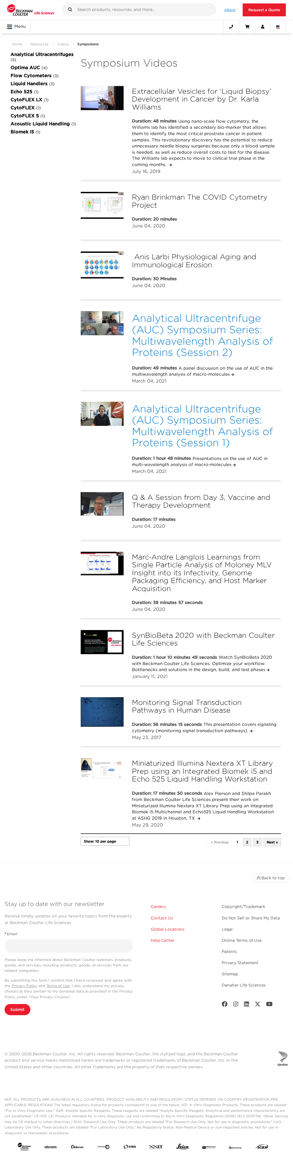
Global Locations (168, 929)
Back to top (273, 878)
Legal (227, 929)
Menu (20, 26)
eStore (229, 10)
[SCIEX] (262, 1148)
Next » (272, 842)
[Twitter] (257, 1005)
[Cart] (247, 26)
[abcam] (51, 1148)
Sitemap (230, 974)
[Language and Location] (278, 26)
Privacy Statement (240, 962)
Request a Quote (264, 10)
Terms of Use (58, 986)
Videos (63, 44)
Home (17, 44)
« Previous (220, 842)
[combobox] (139, 9)
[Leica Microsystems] (182, 1148)
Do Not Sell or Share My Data (251, 918)
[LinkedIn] (246, 1005)
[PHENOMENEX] (235, 1148)
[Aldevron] (77, 1148)
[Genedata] (103, 1148)
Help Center (163, 940)
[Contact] (231, 26)
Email (11, 934)
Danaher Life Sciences (244, 985)
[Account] (262, 26)
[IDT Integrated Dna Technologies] (156, 1148)
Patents (229, 951)
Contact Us (162, 918)
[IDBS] (130, 1148)
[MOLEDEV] (209, 1148)
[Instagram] (235, 1005)
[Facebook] (224, 1005)
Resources (39, 44)
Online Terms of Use (242, 940)
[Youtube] (269, 1005)
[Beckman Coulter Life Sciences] (30, 9)
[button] (70, 9)
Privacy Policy (24, 986)
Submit (17, 1009)
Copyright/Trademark (243, 906)
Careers (158, 906)
